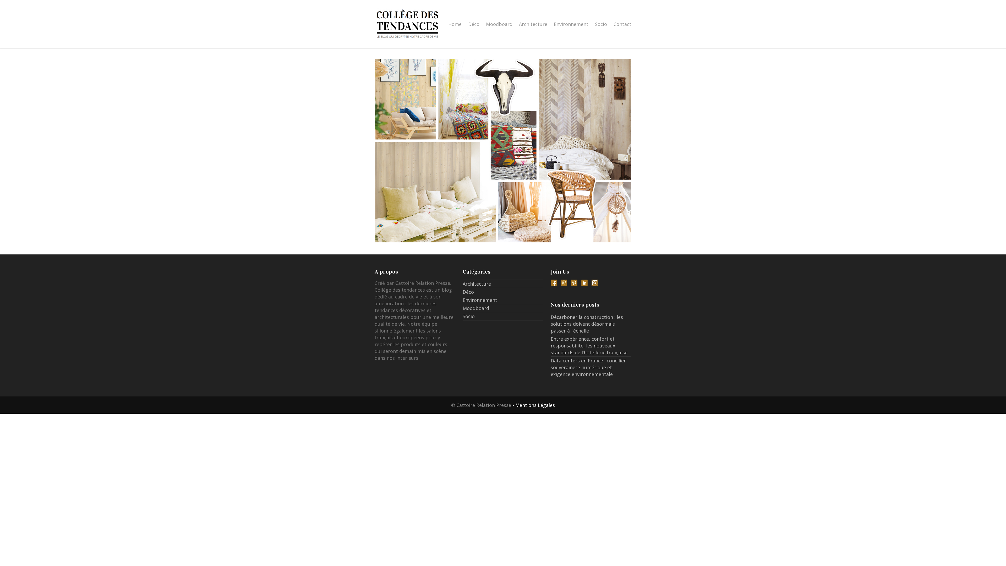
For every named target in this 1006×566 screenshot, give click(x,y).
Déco (473, 24)
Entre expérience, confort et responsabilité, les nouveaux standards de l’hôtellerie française (589, 346)
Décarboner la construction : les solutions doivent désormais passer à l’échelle (587, 324)
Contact (622, 24)
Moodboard (499, 24)
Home (455, 24)
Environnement (571, 24)
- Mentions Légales (533, 405)
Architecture (533, 24)
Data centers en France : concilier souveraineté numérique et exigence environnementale (588, 367)
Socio (601, 24)
